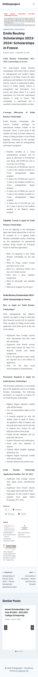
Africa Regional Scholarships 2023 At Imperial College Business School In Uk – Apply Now (9, 556)
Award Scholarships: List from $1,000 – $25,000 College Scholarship (17, 612)
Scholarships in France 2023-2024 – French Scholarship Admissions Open (9, 580)
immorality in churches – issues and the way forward (28, 578)
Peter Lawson (9, 52)
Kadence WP (23, 671)
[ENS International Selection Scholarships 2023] (24, 528)
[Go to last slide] (5, 627)
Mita (8, 619)
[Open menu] (34, 4)
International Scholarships (14, 29)
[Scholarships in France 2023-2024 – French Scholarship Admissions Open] (9, 528)
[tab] (15, 651)
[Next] (32, 627)
